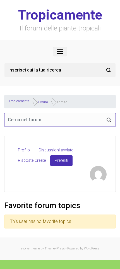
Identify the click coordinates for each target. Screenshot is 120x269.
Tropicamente (60, 15)
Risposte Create (32, 160)
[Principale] (60, 51)
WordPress (91, 248)
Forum (43, 102)
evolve (25, 248)
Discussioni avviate (56, 150)
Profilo (24, 150)
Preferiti (61, 160)
